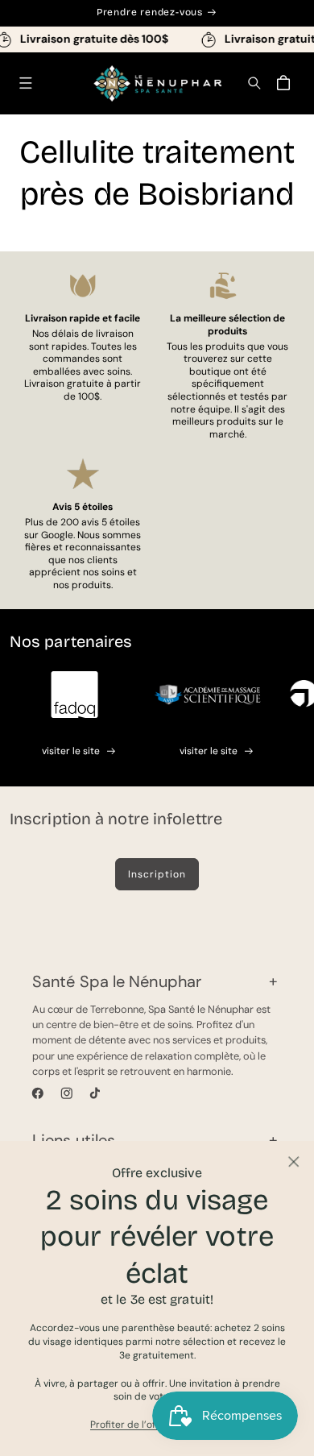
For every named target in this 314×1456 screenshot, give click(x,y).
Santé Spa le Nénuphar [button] (116, 981)
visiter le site (71, 751)
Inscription (157, 874)
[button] (25, 83)
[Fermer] (293, 1161)
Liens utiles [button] (73, 1140)
